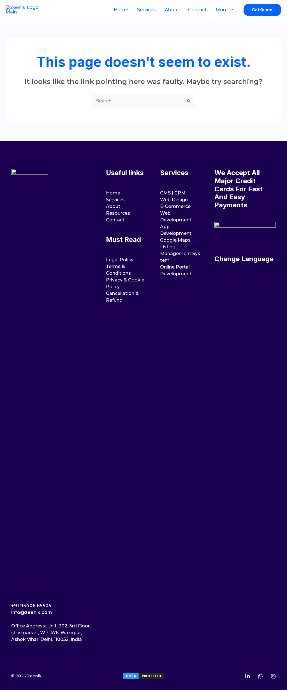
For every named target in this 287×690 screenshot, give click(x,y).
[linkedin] (247, 676)
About (172, 9)
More (222, 9)
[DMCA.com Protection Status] (143, 675)
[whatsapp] (260, 676)
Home (121, 9)
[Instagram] (273, 676)
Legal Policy (119, 259)
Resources (118, 213)
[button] (230, 10)
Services (146, 9)
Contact (197, 9)
